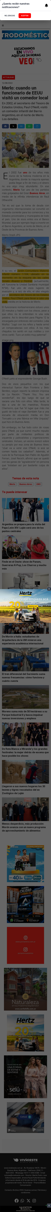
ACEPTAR (24, 16)
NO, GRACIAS (10, 16)
